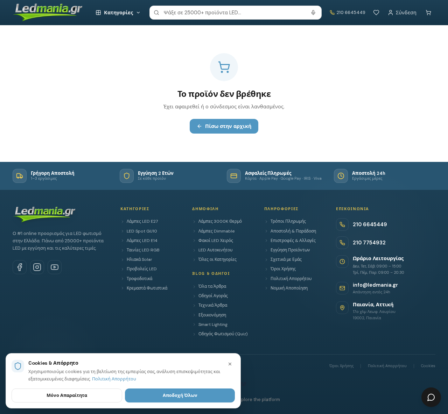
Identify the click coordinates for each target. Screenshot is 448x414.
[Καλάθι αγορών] (428, 13)
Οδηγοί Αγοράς (213, 296)
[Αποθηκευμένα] (376, 12)
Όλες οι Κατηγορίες (217, 259)
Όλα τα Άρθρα (212, 286)
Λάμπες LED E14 (142, 240)
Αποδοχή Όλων (180, 395)
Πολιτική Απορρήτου (291, 278)
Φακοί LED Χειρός (215, 240)
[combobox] (235, 13)
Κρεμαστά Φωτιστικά (147, 288)
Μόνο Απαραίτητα (67, 395)
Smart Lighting (212, 324)
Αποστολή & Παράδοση (293, 231)
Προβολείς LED (142, 269)
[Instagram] (37, 267)
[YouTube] (55, 267)
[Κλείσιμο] (230, 364)
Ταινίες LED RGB (143, 250)
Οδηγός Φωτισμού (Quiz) (222, 334)
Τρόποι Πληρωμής (288, 221)
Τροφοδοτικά (139, 278)
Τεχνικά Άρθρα (212, 305)
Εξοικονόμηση (212, 315)
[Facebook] (20, 267)
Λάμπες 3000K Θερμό (220, 221)
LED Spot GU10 (142, 231)
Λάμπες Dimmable (216, 231)
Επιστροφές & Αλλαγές (293, 240)
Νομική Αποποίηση (289, 288)
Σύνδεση (406, 12)
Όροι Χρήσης (283, 269)
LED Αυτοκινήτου (215, 250)
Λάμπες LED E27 (142, 221)
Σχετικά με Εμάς (286, 259)
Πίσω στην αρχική (228, 126)
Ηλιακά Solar (139, 259)
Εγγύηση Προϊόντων (290, 250)
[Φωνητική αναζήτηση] (313, 12)
